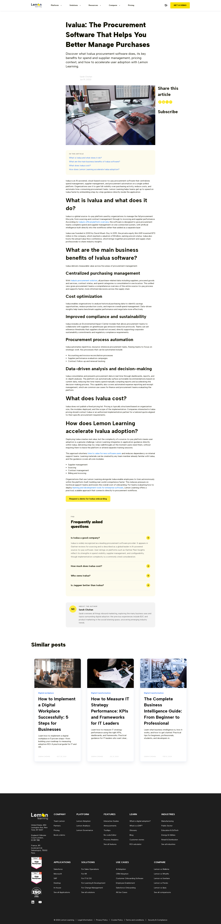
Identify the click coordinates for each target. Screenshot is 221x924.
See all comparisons (162, 892)
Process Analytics (111, 840)
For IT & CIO (86, 878)
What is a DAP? (136, 826)
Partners (57, 826)
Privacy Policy (102, 920)
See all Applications (62, 892)
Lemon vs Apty (160, 888)
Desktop (57, 883)
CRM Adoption (122, 874)
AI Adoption (121, 869)
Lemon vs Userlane (162, 878)
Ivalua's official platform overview (94, 222)
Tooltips (107, 830)
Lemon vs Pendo (161, 883)
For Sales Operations (90, 869)
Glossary (133, 830)
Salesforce (58, 869)
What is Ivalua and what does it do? (85, 158)
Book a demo (59, 835)
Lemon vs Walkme (161, 869)
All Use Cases (121, 892)
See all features (110, 844)
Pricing (56, 830)
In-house (57, 888)
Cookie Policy (117, 920)
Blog (131, 835)
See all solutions (88, 892)
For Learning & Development (93, 883)
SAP (55, 878)
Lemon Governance (84, 830)
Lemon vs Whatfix (161, 874)
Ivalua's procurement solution (84, 280)
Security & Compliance (157, 920)
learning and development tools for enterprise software (98, 487)
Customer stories (137, 840)
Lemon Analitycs (83, 826)
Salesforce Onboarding (126, 888)
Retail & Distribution (169, 840)
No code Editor (110, 835)
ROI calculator (135, 844)
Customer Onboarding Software (129, 878)
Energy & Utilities (168, 835)
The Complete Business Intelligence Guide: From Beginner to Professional (163, 711)
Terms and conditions (135, 920)
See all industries (168, 844)
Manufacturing (167, 821)
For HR (84, 874)
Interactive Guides (111, 821)
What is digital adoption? (140, 821)
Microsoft (58, 874)
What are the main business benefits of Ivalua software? (94, 161)
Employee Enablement (125, 883)
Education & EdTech (169, 830)
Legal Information (85, 920)
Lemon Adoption (83, 821)
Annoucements (110, 826)
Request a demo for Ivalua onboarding (88, 499)
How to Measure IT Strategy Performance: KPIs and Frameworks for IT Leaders (110, 711)
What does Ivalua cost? (80, 165)
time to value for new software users (104, 453)
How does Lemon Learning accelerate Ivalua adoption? (94, 169)
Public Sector (167, 826)
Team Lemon (59, 821)
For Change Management (92, 888)
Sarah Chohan (86, 76)
